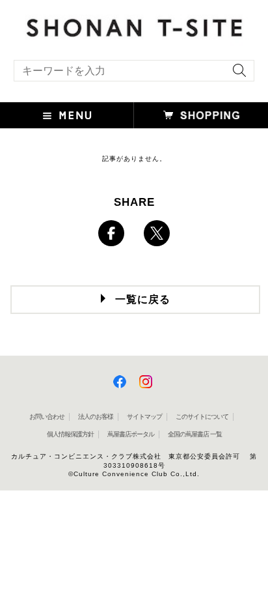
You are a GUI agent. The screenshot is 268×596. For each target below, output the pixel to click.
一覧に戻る (142, 299)
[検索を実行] (236, 74)
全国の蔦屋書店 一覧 (195, 434)
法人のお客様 (95, 416)
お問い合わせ (46, 416)
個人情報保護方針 (70, 434)
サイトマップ (144, 416)
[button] (67, 115)
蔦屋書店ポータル (130, 434)
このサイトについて (202, 416)
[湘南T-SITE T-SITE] (134, 25)
